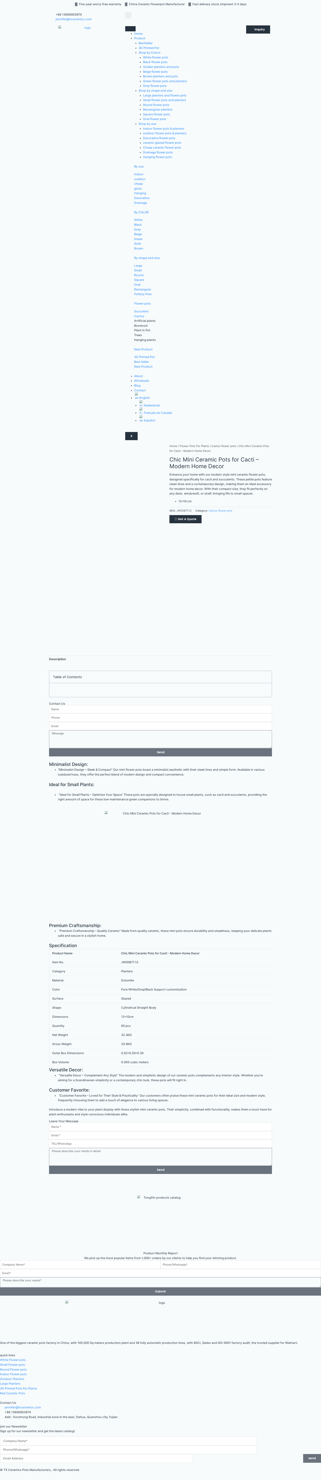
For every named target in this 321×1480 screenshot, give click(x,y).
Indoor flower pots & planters (163, 128)
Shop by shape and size (155, 90)
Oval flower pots (154, 119)
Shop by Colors (149, 52)
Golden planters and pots (161, 67)
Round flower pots (156, 105)
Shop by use (147, 124)
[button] (128, 15)
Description (57, 659)
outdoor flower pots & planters (165, 133)
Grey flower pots (155, 86)
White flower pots (155, 57)
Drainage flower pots (158, 152)
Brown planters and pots (160, 76)
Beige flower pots (155, 71)
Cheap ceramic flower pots (162, 147)
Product (139, 38)
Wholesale (141, 380)
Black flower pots (155, 62)
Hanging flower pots (157, 157)
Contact (140, 390)
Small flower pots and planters (164, 100)
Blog (137, 385)
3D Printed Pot (149, 48)
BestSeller (146, 43)
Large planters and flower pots (165, 95)
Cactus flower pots (223, 446)
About (138, 376)
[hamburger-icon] (130, 28)
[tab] (57, 659)
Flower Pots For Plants (194, 446)
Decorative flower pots (159, 138)
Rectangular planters (158, 109)
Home (138, 33)
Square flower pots (156, 114)
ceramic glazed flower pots (162, 142)
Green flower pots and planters (165, 81)
